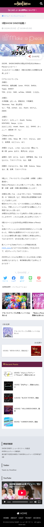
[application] (22, 492)
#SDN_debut (6, 248)
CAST (21, 518)
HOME (23, 513)
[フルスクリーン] (39, 502)
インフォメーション (19, 287)
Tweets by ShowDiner (9, 470)
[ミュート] (35, 502)
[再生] (5, 502)
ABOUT (14, 518)
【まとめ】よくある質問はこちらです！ (22, 10)
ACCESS (37, 518)
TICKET (28, 518)
